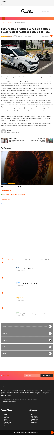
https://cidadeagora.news (13, 132)
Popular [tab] (27, 259)
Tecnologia (6, 424)
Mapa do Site (34, 422)
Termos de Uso (34, 419)
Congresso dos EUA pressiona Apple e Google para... (31, 284)
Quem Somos (34, 416)
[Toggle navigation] (3, 18)
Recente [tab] (10, 259)
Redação (20, 36)
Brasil (17, 312)
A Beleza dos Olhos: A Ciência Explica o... (28, 269)
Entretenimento (7, 422)
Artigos (4, 183)
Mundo (18, 282)
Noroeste (10, 22)
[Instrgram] (1, 11)
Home (4, 22)
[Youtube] (8, 11)
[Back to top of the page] (52, 432)
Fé (4, 425)
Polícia (9, 36)
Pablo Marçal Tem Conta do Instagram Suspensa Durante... (33, 314)
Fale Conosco (34, 417)
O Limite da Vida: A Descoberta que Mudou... (29, 299)
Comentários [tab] (44, 259)
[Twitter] (6, 11)
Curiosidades (11, 183)
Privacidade (34, 420)
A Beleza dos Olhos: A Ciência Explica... (12, 187)
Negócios (6, 417)
